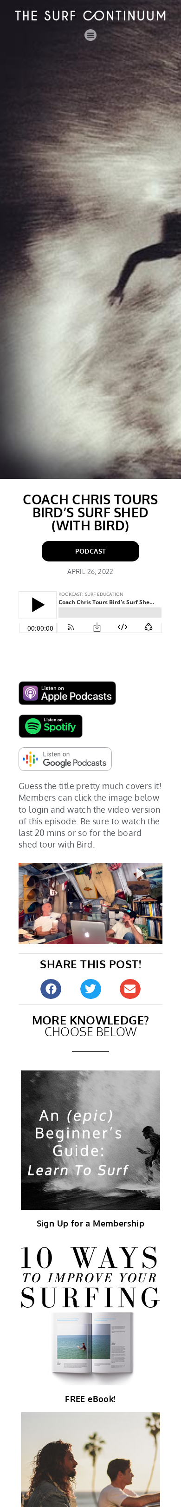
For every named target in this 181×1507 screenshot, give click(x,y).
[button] (90, 35)
